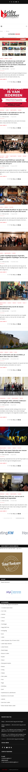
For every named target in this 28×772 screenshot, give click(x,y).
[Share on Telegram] (18, 82)
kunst (2, 634)
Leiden (2, 637)
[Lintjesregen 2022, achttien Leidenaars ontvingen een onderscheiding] (14, 386)
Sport (2, 689)
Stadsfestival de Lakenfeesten (8, 692)
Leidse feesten (4, 647)
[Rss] (18, 1)
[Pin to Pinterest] (13, 82)
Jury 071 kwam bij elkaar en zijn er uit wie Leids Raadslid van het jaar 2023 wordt (14, 210)
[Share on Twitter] (11, 82)
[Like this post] (8, 82)
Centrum (3, 614)
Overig (2, 669)
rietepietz (3, 734)
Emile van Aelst (5, 68)
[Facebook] (9, 1)
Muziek (3, 656)
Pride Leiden (4, 676)
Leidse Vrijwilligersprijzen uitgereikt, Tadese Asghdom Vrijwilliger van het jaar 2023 (13, 257)
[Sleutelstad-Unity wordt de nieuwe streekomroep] (14, 290)
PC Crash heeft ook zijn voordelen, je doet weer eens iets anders (12, 355)
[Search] (26, 26)
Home (1, 31)
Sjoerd (3, 729)
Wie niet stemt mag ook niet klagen (14, 721)
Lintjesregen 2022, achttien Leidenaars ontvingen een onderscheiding (13, 401)
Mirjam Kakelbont (5, 725)
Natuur (2, 660)
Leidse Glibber (8, 769)
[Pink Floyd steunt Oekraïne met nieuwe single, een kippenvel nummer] (14, 436)
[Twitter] (11, 1)
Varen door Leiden (5, 702)
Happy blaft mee (5, 627)
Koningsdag (4, 630)
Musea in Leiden (5, 653)
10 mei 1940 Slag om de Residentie (9, 604)
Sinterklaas (3, 686)
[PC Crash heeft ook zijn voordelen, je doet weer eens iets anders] (14, 340)
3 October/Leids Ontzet (6, 607)
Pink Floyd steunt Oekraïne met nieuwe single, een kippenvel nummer (13, 451)
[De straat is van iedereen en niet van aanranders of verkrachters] (14, 98)
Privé (2, 679)
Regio (2, 683)
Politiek (3, 673)
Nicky (2, 721)
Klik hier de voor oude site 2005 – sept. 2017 (10, 548)
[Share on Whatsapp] (16, 82)
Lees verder (3, 79)
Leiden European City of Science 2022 (10, 640)
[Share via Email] (20, 82)
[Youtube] (16, 1)
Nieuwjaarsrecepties (6, 663)
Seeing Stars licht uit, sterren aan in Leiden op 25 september (12, 497)
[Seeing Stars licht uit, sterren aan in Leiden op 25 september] (14, 482)
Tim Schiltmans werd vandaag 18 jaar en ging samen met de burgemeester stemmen (13, 730)
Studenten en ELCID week (7, 696)
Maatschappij (4, 650)
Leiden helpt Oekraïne (6, 643)
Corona (3, 617)
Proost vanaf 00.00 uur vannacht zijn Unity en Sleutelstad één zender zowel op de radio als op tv (14, 161)
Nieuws (3, 666)
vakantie (3, 699)
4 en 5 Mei (3, 611)
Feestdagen (4, 624)
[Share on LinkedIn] (14, 82)
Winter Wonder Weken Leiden (8, 705)
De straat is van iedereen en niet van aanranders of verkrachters (12, 113)
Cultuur (3, 620)
